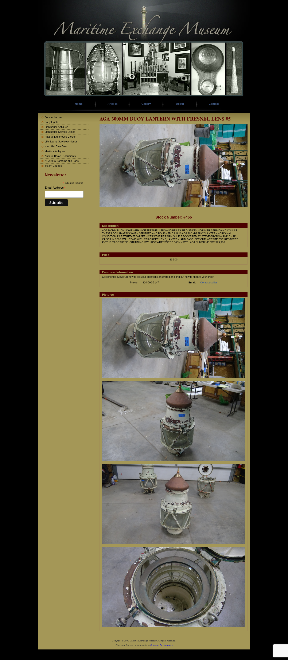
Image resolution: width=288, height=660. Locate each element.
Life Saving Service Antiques (61, 141)
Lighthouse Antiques (56, 127)
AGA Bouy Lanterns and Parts (62, 161)
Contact (214, 103)
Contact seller (208, 282)
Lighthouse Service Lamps (60, 131)
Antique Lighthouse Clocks (60, 136)
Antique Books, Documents (60, 156)
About (180, 103)
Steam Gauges (53, 165)
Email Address (55, 188)
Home (78, 103)
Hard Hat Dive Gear (56, 146)
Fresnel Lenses (53, 117)
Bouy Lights (51, 122)
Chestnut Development (161, 645)
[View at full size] (174, 206)
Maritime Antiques (55, 151)
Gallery (146, 103)
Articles (112, 103)
